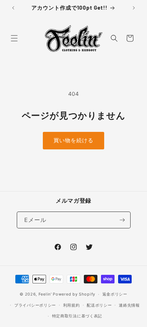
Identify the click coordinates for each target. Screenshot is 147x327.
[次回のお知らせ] (134, 8)
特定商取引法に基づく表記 (77, 315)
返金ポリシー (114, 294)
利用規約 (71, 305)
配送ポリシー (99, 305)
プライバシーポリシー (35, 305)
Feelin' (45, 294)
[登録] (122, 220)
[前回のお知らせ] (13, 8)
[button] (14, 38)
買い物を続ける (73, 140)
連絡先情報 (129, 305)
